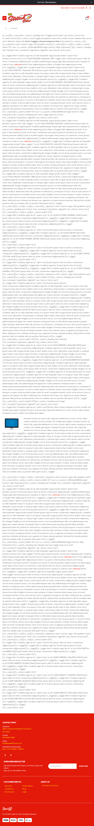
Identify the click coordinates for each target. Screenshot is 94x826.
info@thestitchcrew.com (12, 743)
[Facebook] (86, 7)
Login (24, 792)
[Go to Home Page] (6, 28)
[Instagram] (90, 7)
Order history (27, 786)
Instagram (10, 755)
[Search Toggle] (81, 18)
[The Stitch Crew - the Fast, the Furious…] (19, 18)
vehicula (17, 64)
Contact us (9, 789)
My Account (9, 792)
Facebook (5, 755)
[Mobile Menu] (4, 18)
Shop (24, 789)
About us (8, 786)
